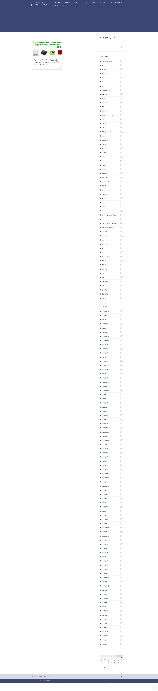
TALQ (112, 202)
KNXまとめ (57, 2)
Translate (113, 39)
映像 (112, 273)
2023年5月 (112, 324)
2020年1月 (112, 473)
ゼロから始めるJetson (112, 227)
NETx (112, 157)
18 (104, 662)
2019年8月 (112, 494)
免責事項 (48, 680)
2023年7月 (112, 315)
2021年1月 (112, 428)
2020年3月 (112, 465)
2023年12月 (112, 311)
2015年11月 (112, 640)
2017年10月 (112, 586)
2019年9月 (112, 490)
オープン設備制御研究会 (112, 215)
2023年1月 (112, 332)
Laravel (112, 136)
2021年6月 (112, 407)
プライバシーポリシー (38, 680)
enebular (112, 94)
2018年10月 (112, 536)
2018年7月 (112, 548)
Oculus (112, 169)
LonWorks (112, 140)
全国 (112, 248)
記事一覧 (67, 2)
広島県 (112, 265)
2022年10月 (112, 340)
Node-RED (77, 2)
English (112, 98)
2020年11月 (112, 436)
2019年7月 (112, 498)
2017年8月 (112, 594)
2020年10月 (112, 440)
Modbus (112, 148)
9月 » (105, 667)
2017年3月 (112, 615)
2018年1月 (112, 573)
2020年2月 (112, 469)
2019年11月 (112, 482)
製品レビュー (112, 285)
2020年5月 (112, 461)
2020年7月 (112, 453)
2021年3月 (112, 419)
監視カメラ (112, 281)
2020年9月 (112, 444)
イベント (112, 211)
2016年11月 (112, 623)
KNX (93, 2)
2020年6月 (112, 457)
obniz (112, 165)
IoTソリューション (112, 115)
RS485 (112, 186)
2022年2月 (112, 373)
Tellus (112, 206)
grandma (112, 111)
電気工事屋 (112, 294)
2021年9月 (112, 394)
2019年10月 (112, 486)
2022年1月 (112, 378)
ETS (112, 107)
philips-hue (112, 173)
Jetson (112, 123)
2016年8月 (112, 627)
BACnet (112, 73)
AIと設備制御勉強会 (112, 61)
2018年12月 (112, 527)
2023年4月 (112, 328)
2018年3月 (112, 565)
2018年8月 (112, 544)
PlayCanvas (103, 2)
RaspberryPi (112, 181)
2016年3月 (112, 636)
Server (112, 190)
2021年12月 (112, 382)
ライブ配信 (112, 244)
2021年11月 (112, 386)
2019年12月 (112, 477)
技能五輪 (112, 269)
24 (101, 664)
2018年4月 (112, 561)
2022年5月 (112, 361)
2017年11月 (112, 581)
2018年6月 (112, 552)
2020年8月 (112, 448)
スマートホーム (112, 219)
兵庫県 (112, 252)
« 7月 (101, 667)
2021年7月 (112, 403)
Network (112, 152)
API (112, 65)
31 (101, 665)
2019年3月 (112, 515)
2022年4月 (112, 365)
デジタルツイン (112, 231)
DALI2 (112, 82)
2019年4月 (112, 511)
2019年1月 (112, 523)
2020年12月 (112, 432)
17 (101, 662)
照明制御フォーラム (117, 2)
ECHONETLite (112, 90)
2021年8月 (112, 398)
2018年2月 (112, 569)
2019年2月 (112, 519)
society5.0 (112, 194)
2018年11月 (112, 532)
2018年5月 (112, 556)
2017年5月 (112, 606)
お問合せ (64, 6)
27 (111, 664)
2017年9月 (112, 590)
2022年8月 (112, 349)
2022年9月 (112, 344)
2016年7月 (112, 631)
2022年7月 (112, 353)
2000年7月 (112, 644)
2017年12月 (112, 577)
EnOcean (112, 102)
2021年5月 (112, 411)
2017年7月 (112, 598)
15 (118, 660)
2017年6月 (112, 602)
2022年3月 (112, 369)
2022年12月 (112, 336)
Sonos (112, 198)
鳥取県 (112, 298)
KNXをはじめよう (112, 132)
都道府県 (112, 290)
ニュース (112, 236)
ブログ (112, 240)
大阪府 (112, 261)
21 (115, 662)
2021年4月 (112, 415)
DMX (112, 86)
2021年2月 (112, 423)
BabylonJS (112, 69)
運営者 (56, 6)
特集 (112, 277)
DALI (86, 2)
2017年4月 (112, 611)
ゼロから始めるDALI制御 (112, 223)
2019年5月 (112, 507)
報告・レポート (112, 256)
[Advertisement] (79, 20)
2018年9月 (112, 540)
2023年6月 (112, 319)
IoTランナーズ (112, 119)
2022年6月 (112, 357)
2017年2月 (112, 619)
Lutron (112, 144)
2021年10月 (112, 390)
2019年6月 (112, 502)
